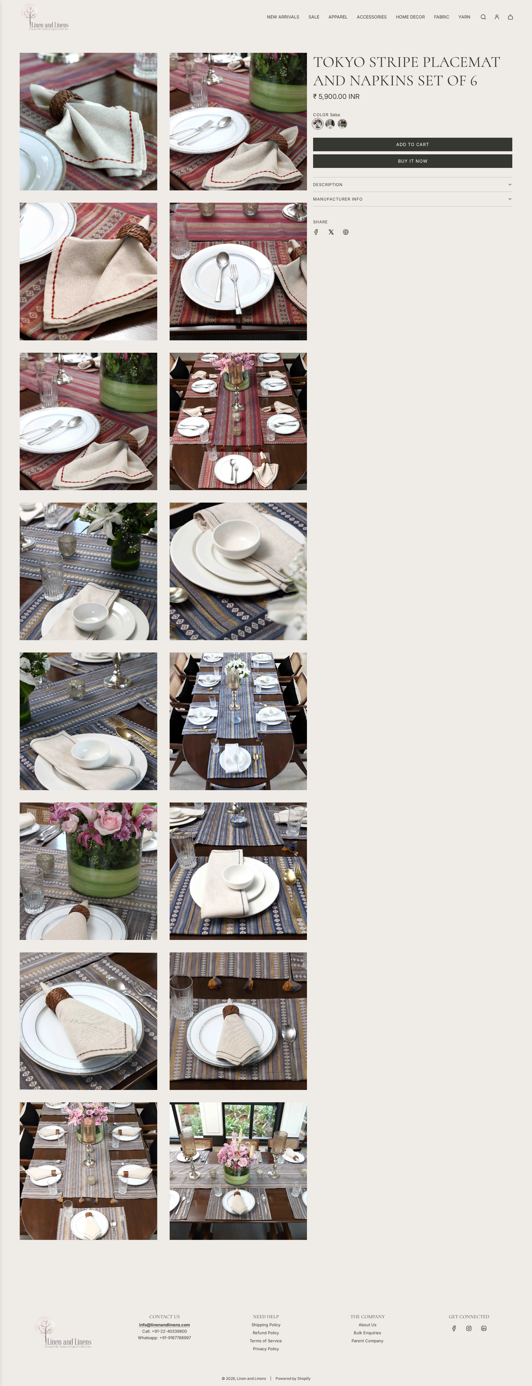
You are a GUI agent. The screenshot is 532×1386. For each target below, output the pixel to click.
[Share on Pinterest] (346, 233)
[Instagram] (469, 1328)
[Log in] (497, 17)
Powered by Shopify (293, 1378)
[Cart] (510, 17)
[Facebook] (454, 1328)
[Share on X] (331, 233)
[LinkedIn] (483, 1328)
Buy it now (413, 161)
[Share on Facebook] (316, 233)
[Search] (483, 17)
